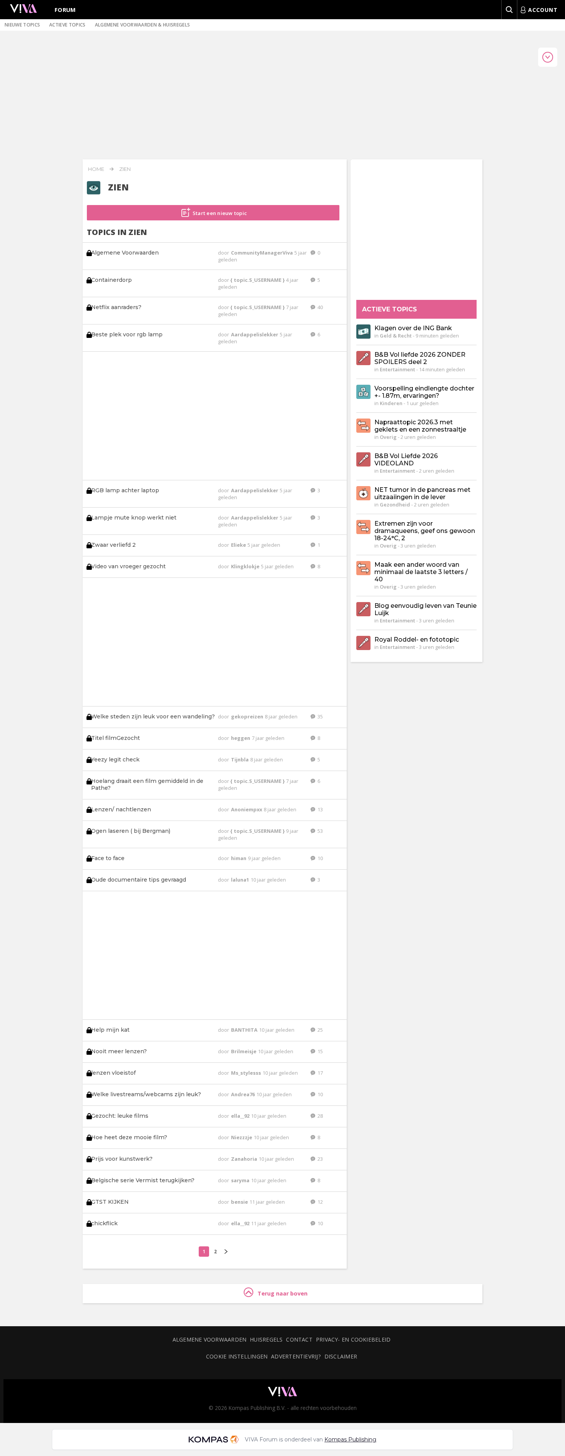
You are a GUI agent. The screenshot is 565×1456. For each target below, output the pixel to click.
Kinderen (391, 403)
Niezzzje (242, 1137)
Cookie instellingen (237, 1356)
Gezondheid (395, 504)
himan (239, 858)
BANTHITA (245, 1029)
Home (96, 169)
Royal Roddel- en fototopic (416, 639)
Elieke (239, 544)
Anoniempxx (247, 809)
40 (319, 307)
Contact (299, 1339)
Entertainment (397, 369)
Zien (125, 169)
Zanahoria (244, 1158)
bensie (240, 1201)
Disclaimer (340, 1356)
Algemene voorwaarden (209, 1339)
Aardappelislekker (255, 334)
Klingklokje (246, 566)
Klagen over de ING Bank (413, 328)
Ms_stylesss (246, 1072)
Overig (388, 436)
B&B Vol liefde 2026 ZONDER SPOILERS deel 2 (419, 358)
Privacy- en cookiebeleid (353, 1339)
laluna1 (240, 879)
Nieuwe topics (22, 25)
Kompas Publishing (350, 1439)
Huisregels (266, 1339)
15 (319, 1051)
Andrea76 (243, 1094)
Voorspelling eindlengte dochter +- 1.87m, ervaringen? (424, 392)
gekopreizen (247, 716)
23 (319, 1158)
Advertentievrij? (296, 1356)
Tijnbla (240, 759)
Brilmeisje (244, 1051)
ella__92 (241, 1115)
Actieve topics (67, 25)
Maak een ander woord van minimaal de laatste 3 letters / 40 (421, 572)
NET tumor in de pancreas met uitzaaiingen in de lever (422, 493)
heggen (241, 738)
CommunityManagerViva (262, 252)
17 (319, 1072)
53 (319, 830)
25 (319, 1029)
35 (319, 716)
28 (319, 1115)
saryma (241, 1180)
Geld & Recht (396, 335)
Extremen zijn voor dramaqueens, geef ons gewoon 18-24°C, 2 (424, 531)
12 (319, 1201)
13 (319, 809)
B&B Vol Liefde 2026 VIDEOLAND (406, 459)
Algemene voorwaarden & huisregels (142, 25)
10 (319, 858)
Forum (65, 9)
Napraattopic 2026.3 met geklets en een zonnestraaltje (420, 426)
